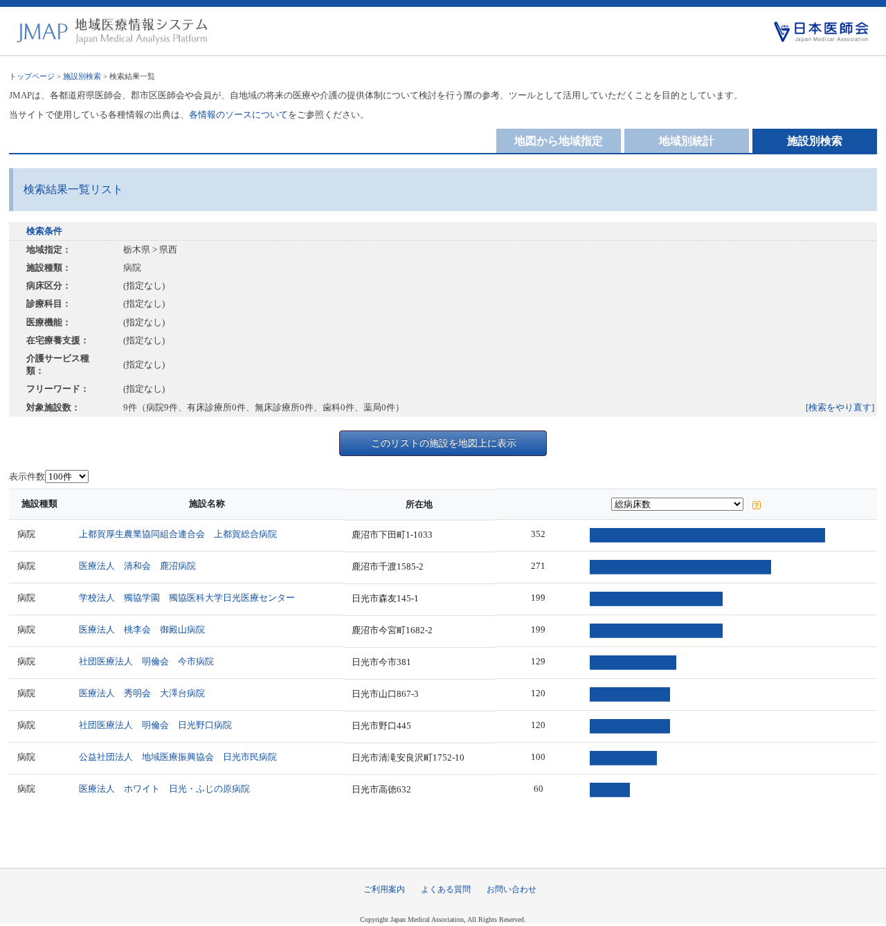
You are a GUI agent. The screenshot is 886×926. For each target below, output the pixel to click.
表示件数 (27, 476)
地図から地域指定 (558, 141)
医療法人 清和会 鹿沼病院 (137, 566)
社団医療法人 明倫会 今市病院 (146, 661)
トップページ (32, 76)
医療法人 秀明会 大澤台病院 (142, 693)
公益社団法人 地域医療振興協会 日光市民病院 (178, 757)
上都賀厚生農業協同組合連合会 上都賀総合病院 (178, 534)
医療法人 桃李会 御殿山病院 (142, 629)
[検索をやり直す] (840, 407)
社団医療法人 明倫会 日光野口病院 (155, 725)
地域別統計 (686, 141)
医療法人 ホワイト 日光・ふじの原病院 (164, 788)
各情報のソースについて (238, 114)
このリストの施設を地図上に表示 (443, 442)
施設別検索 (82, 76)
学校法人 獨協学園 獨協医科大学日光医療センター (187, 597)
